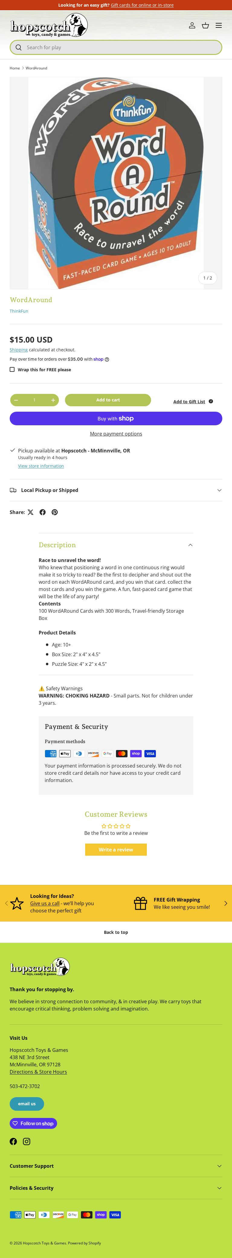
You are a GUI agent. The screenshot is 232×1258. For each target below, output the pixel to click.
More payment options (116, 433)
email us (27, 1103)
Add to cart (108, 400)
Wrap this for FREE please (44, 369)
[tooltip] (211, 401)
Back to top (116, 932)
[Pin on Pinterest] (55, 512)
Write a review (116, 849)
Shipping (19, 350)
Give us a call (45, 903)
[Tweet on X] (30, 512)
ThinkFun (19, 311)
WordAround (36, 68)
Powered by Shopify (84, 1243)
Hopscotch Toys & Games (44, 1243)
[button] (205, 25)
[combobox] (116, 47)
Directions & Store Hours (38, 1071)
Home (15, 68)
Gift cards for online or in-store (142, 5)
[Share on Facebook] (43, 512)
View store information (41, 466)
